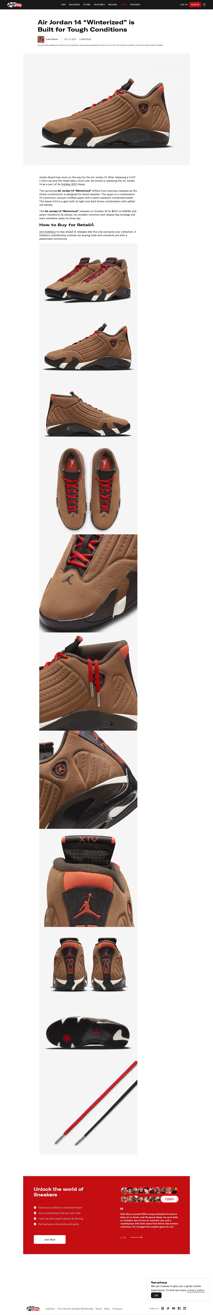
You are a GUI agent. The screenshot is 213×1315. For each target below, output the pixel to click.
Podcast (135, 5)
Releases (74, 5)
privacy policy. (196, 1290)
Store (86, 5)
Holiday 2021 (69, 184)
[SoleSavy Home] (14, 4)
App (64, 5)
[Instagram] (204, 4)
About (98, 1308)
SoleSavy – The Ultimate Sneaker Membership (69, 1308)
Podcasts (117, 1308)
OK (156, 1295)
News (124, 5)
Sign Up (195, 4)
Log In (184, 5)
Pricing (112, 5)
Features (99, 5)
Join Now (49, 1239)
